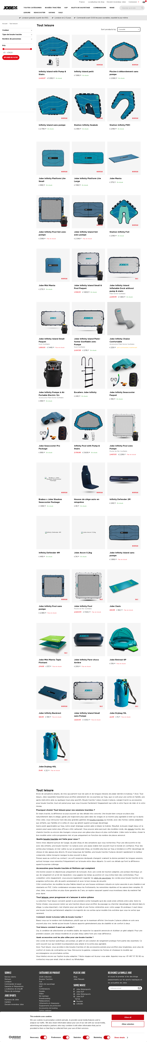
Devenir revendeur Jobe (116, 2)
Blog (75, 977)
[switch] (66, 1037)
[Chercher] (142, 8)
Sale (60, 12)
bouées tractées (97, 820)
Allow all (127, 1017)
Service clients (10, 977)
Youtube (79, 1001)
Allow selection (128, 1024)
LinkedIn (79, 1004)
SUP (66, 7)
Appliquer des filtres (11, 57)
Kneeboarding (44, 998)
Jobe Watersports (83, 989)
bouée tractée (50, 839)
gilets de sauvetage (102, 878)
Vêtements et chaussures (49, 1003)
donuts (131, 829)
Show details (119, 1037)
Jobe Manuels (79, 979)
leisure (45, 897)
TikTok (77, 999)
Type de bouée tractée (12, 34)
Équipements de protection (50, 1005)
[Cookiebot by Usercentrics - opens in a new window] (15, 1037)
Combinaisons (99, 7)
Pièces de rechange (12, 991)
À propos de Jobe (12, 999)
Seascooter (39, 12)
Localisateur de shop (96, 2)
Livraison (8, 981)
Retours (8, 979)
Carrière (8, 1002)
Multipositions (44, 1001)
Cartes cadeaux (45, 1010)
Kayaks (52, 12)
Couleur (5, 30)
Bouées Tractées (53, 7)
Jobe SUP (80, 992)
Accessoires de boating (48, 1008)
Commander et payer (13, 984)
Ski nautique (44, 996)
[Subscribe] (139, 988)
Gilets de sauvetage (80, 7)
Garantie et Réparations (14, 986)
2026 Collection (45, 977)
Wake (112, 7)
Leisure (27, 12)
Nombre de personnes (11, 39)
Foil (40, 981)
